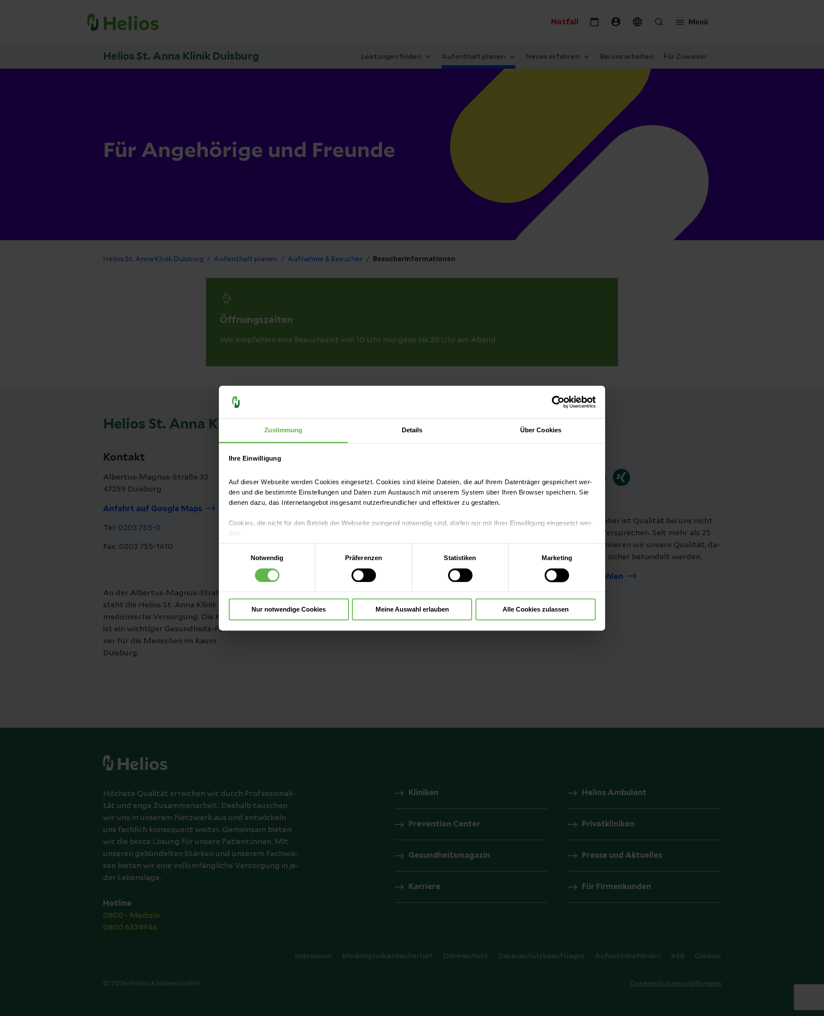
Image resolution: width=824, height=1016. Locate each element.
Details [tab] (412, 430)
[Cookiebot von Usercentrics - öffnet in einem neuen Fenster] (558, 401)
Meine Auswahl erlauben (412, 609)
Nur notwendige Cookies (288, 609)
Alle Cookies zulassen (536, 609)
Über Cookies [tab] (540, 430)
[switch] (363, 575)
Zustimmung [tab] (283, 430)
